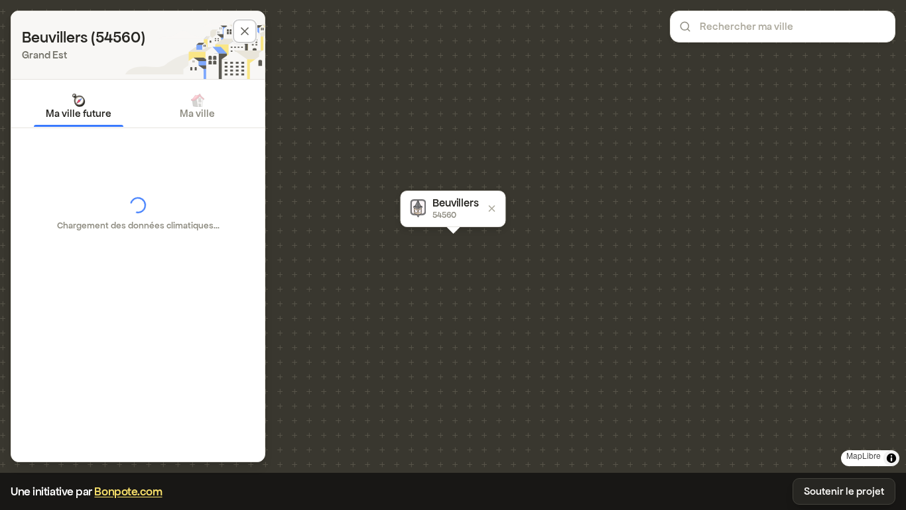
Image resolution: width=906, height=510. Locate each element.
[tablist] (138, 106)
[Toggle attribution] (891, 458)
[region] (453, 236)
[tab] (78, 106)
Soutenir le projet (844, 491)
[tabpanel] (138, 214)
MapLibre (863, 455)
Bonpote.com (128, 491)
